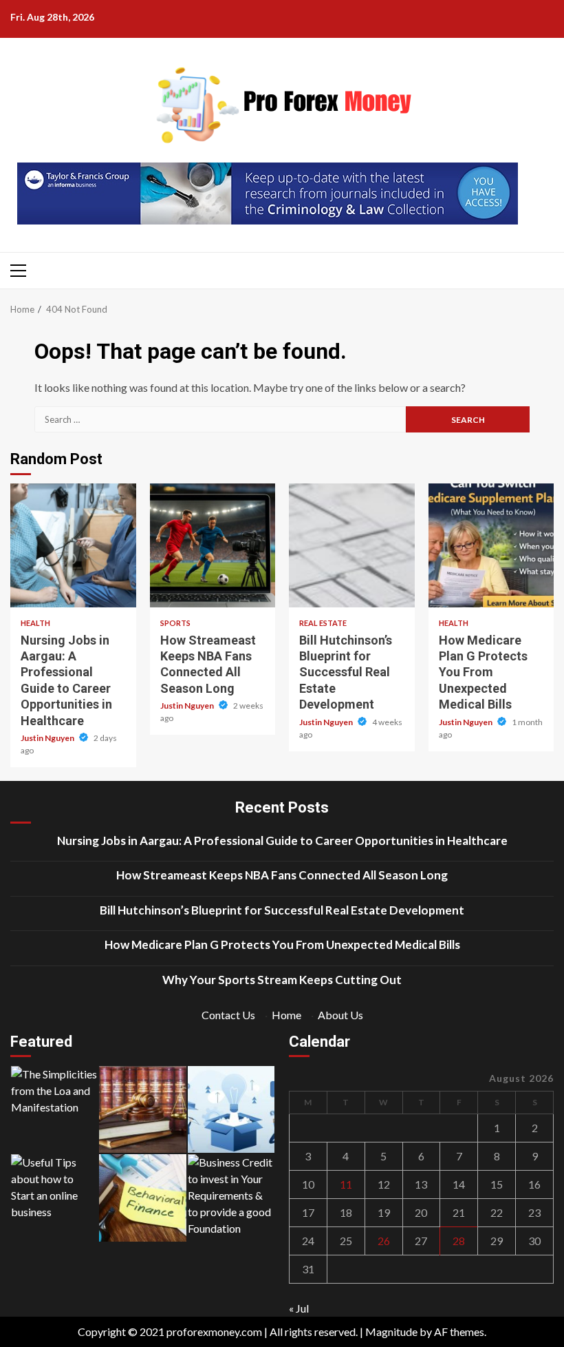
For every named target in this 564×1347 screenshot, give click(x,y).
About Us (340, 1014)
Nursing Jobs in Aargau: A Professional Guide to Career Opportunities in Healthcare (73, 545)
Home (286, 1014)
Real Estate (323, 623)
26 (384, 1240)
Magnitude (391, 1331)
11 (346, 1184)
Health (35, 623)
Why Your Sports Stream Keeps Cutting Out (282, 979)
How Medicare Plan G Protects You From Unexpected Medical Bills (491, 545)
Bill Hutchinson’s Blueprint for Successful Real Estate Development (352, 545)
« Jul (299, 1308)
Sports (175, 623)
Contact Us (228, 1014)
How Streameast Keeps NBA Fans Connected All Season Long (213, 545)
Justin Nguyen (48, 738)
